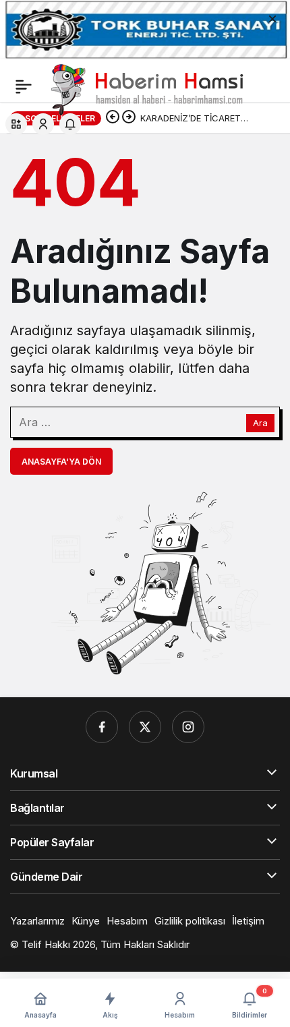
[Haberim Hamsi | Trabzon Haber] (145, 88)
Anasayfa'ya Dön (61, 462)
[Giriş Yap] (43, 124)
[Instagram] (188, 727)
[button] (16, 124)
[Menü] (23, 86)
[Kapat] (272, 17)
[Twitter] (145, 727)
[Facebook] (102, 727)
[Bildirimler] (70, 124)
